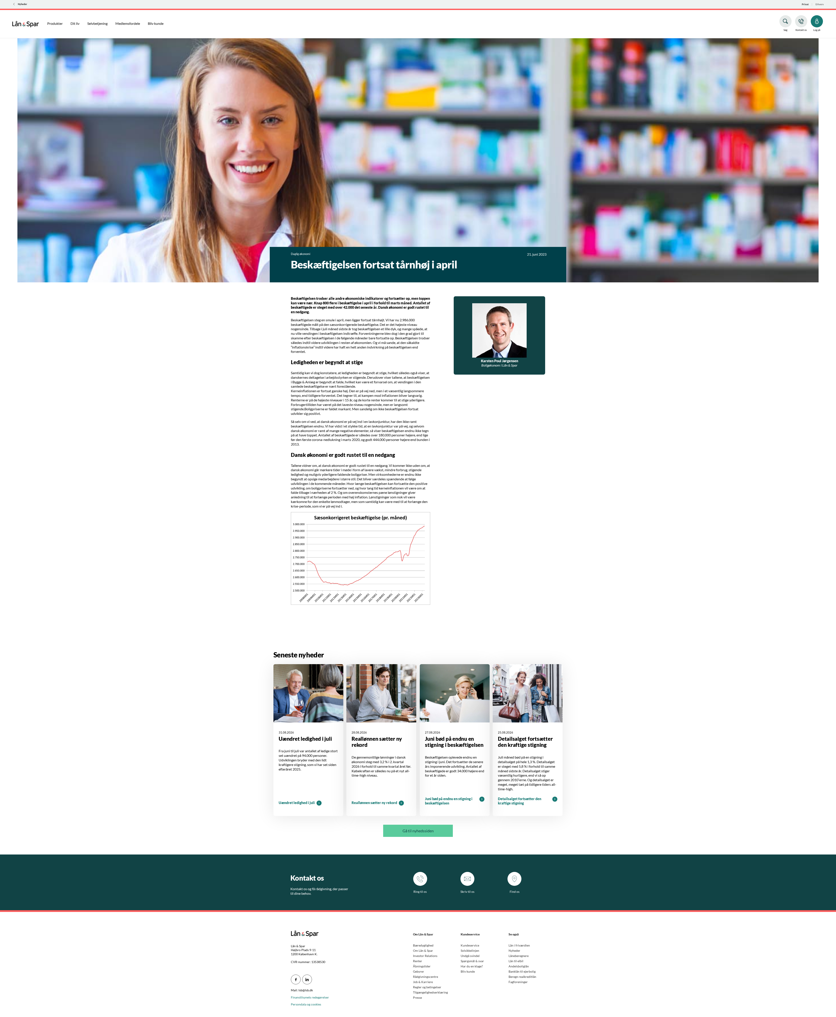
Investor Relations (425, 956)
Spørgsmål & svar (472, 961)
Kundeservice (470, 945)
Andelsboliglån (519, 966)
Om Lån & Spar (423, 950)
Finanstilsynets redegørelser (310, 997)
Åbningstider (422, 966)
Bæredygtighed (423, 945)
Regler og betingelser (427, 987)
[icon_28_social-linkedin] (307, 979)
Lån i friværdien (519, 945)
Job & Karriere (423, 982)
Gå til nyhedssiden (418, 830)
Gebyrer (418, 971)
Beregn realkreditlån (522, 976)
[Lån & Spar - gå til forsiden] (25, 23)
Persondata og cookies (306, 1004)
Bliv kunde (468, 971)
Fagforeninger (518, 982)
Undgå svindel (470, 956)
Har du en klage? (472, 966)
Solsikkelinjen (470, 950)
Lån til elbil (516, 961)
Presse (417, 997)
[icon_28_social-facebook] (296, 979)
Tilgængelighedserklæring (430, 992)
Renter (417, 961)
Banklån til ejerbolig (522, 971)
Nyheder (514, 950)
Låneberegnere (519, 956)
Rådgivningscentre (425, 976)
